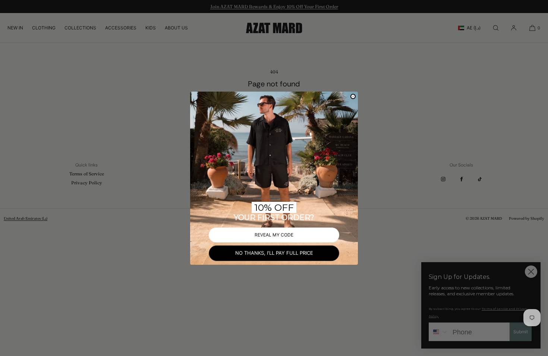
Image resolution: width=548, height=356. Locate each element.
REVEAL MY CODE (274, 235)
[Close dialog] (353, 96)
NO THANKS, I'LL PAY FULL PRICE (274, 253)
